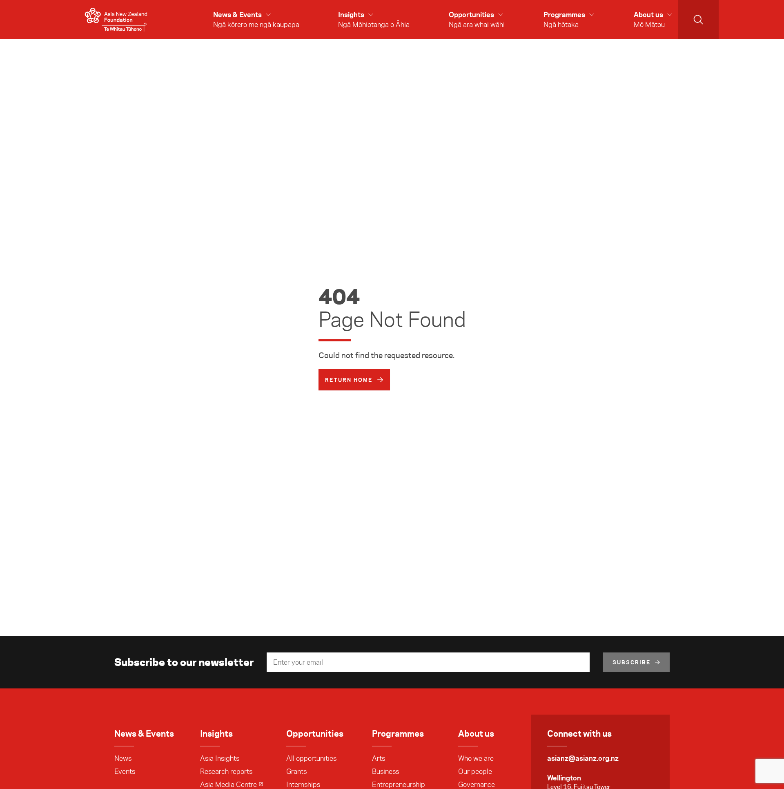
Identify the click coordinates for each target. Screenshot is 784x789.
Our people (475, 771)
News (122, 758)
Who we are (476, 758)
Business (385, 771)
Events (124, 771)
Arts (378, 758)
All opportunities (311, 758)
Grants (296, 771)
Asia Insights (219, 758)
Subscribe (631, 662)
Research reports (226, 771)
